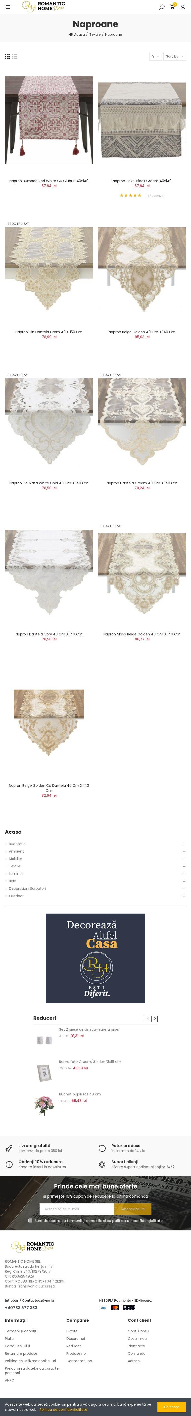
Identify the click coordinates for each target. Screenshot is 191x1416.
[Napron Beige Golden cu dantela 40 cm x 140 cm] (49, 724)
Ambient (16, 851)
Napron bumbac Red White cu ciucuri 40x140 (49, 180)
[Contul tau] (183, 7)
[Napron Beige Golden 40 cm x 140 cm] (142, 271)
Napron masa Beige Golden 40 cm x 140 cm (142, 634)
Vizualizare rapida (80, 94)
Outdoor (16, 895)
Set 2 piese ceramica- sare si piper (89, 1029)
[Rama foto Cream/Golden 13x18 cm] (44, 1073)
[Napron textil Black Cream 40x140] (142, 120)
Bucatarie (17, 843)
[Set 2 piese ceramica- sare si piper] (44, 1040)
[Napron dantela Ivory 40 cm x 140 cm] (49, 573)
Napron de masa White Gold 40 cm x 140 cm (49, 483)
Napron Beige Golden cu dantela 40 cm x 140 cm (49, 788)
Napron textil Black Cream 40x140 (142, 180)
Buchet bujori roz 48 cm (80, 1094)
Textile (14, 866)
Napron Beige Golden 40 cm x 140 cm (142, 331)
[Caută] (162, 6)
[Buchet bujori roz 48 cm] (44, 1105)
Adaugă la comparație (80, 74)
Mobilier (15, 858)
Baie (12, 881)
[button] (148, 1019)
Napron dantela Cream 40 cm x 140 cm (142, 483)
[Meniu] (8, 7)
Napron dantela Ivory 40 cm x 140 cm (49, 634)
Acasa (13, 832)
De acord (171, 1407)
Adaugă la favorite (80, 84)
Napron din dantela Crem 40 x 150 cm (49, 331)
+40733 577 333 (21, 1308)
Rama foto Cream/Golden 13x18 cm (90, 1061)
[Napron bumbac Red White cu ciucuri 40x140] (49, 120)
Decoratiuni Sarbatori (27, 888)
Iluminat (16, 873)
